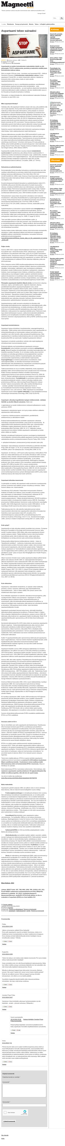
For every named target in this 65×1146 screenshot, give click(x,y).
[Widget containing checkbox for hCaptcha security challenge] (15, 1112)
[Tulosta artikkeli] (2, 904)
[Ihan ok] (3, 60)
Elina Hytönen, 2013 (7, 883)
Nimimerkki (6, 1102)
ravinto (28, 911)
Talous (37, 24)
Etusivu (3, 24)
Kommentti (6, 1082)
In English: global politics (47, 24)
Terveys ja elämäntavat (16, 909)
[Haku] (62, 18)
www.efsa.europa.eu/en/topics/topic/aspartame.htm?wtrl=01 (19, 778)
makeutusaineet (21, 911)
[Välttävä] (2, 60)
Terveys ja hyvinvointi (21, 24)
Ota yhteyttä (4, 1135)
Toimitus (5, 61)
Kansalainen (53, 114)
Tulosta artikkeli (7, 904)
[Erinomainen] (5, 60)
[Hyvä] (4, 60)
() (6, 941)
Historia (31, 24)
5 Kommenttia (16, 63)
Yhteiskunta (10, 24)
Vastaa (4, 944)
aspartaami (12, 911)
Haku (2, 1138)
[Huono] (1, 60)
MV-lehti (52, 41)
